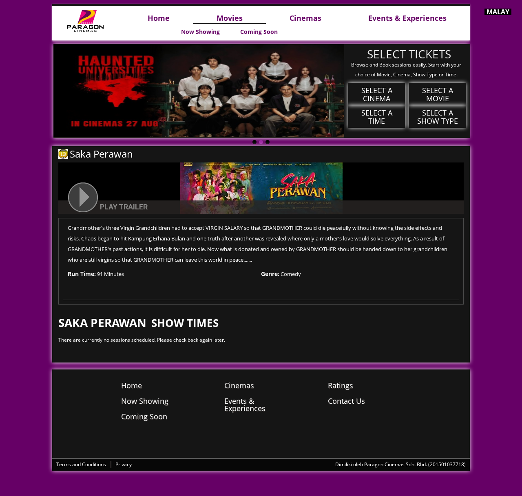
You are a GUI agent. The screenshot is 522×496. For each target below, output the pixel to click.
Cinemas (305, 18)
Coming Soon (259, 32)
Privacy (123, 464)
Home (159, 18)
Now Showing (200, 32)
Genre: (270, 274)
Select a (376, 94)
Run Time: (82, 274)
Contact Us (346, 401)
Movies (230, 18)
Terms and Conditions (81, 464)
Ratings (340, 385)
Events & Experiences (407, 18)
